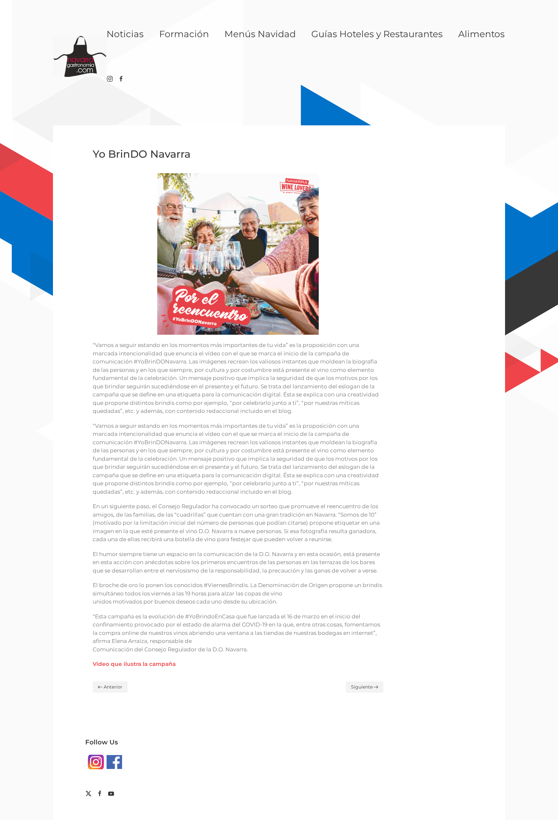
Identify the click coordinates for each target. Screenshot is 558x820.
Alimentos (481, 33)
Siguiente (362, 687)
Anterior (113, 687)
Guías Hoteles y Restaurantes (377, 33)
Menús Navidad (260, 33)
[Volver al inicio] (80, 56)
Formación (184, 33)
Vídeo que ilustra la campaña (134, 664)
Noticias (125, 33)
